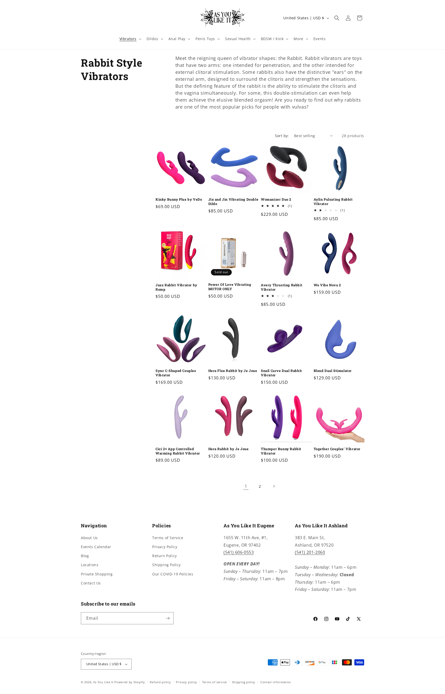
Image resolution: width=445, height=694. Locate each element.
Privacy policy (186, 682)
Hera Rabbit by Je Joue (228, 449)
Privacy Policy (164, 546)
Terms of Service (167, 537)
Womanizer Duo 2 (276, 199)
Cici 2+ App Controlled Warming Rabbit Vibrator (178, 451)
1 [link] (246, 486)
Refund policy (160, 682)
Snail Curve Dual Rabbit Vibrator (281, 373)
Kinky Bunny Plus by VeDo (179, 199)
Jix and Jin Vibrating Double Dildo (233, 201)
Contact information (275, 682)
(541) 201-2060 (310, 552)
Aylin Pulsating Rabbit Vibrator (333, 201)
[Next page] (273, 486)
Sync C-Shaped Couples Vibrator (176, 373)
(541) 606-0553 (239, 552)
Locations (89, 564)
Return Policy (164, 555)
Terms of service (214, 682)
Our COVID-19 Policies (172, 574)
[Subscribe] (167, 618)
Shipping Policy (166, 564)
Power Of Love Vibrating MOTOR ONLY (229, 286)
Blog (85, 555)
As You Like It (103, 682)
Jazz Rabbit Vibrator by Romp (176, 287)
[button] (129, 38)
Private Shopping (97, 574)
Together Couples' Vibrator (337, 449)
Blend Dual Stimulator (333, 371)
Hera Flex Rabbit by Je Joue (232, 371)
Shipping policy (243, 682)
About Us (89, 537)
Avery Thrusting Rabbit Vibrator (281, 287)
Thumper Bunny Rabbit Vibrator (281, 451)
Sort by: (282, 135)
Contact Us (91, 583)
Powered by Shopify (129, 682)
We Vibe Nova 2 (327, 285)
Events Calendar (96, 546)
